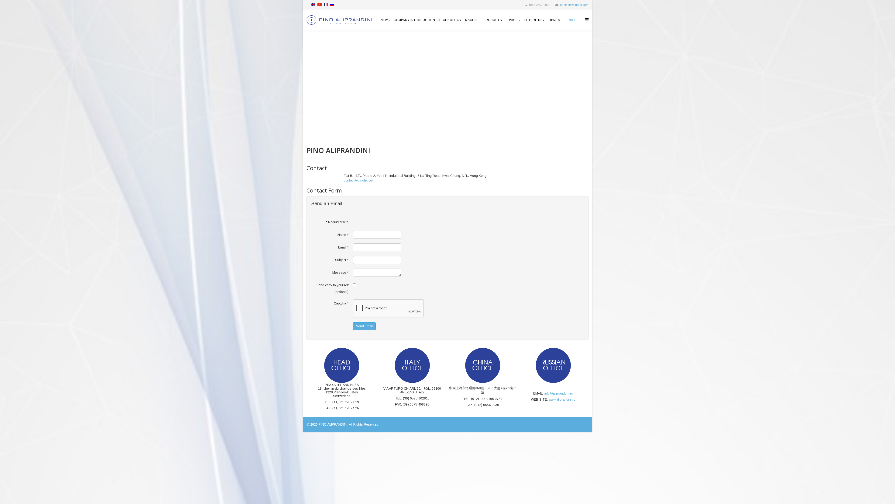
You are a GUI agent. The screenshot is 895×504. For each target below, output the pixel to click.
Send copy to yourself (332, 285)
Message (340, 272)
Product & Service (501, 20)
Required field (337, 222)
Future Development (543, 20)
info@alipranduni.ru (558, 393)
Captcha (341, 303)
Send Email (364, 326)
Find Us (572, 20)
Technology (450, 20)
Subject (341, 260)
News (385, 20)
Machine (472, 20)
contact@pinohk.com (574, 5)
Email (343, 247)
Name (342, 235)
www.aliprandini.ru (562, 399)
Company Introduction (414, 20)
